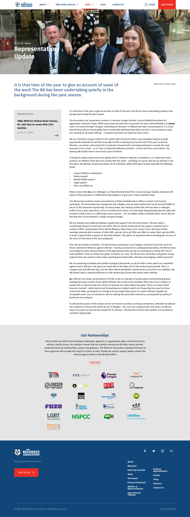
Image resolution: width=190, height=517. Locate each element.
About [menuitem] (42, 4)
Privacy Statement (137, 482)
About (130, 462)
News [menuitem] (87, 4)
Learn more (95, 362)
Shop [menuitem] (103, 4)
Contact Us (158, 487)
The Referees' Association (24, 4)
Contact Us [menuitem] (118, 4)
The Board (133, 478)
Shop (155, 479)
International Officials (134, 494)
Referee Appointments (160, 470)
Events (156, 475)
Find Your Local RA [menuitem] (65, 4)
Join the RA (167, 4)
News (130, 474)
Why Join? (132, 466)
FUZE (173, 509)
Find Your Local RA (136, 470)
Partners (157, 483)
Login (152, 4)
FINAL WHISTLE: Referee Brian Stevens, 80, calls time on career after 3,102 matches (37, 124)
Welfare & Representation (135, 487)
